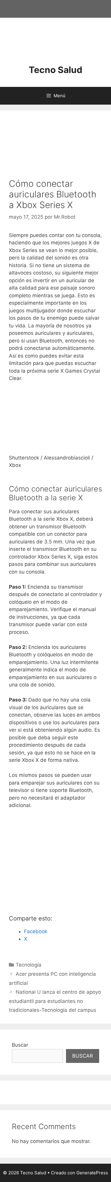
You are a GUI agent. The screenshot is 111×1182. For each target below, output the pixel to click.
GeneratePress (92, 1172)
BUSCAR (82, 1056)
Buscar (20, 1045)
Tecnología (28, 965)
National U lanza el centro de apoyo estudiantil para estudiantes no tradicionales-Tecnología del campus (55, 1001)
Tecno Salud (55, 69)
